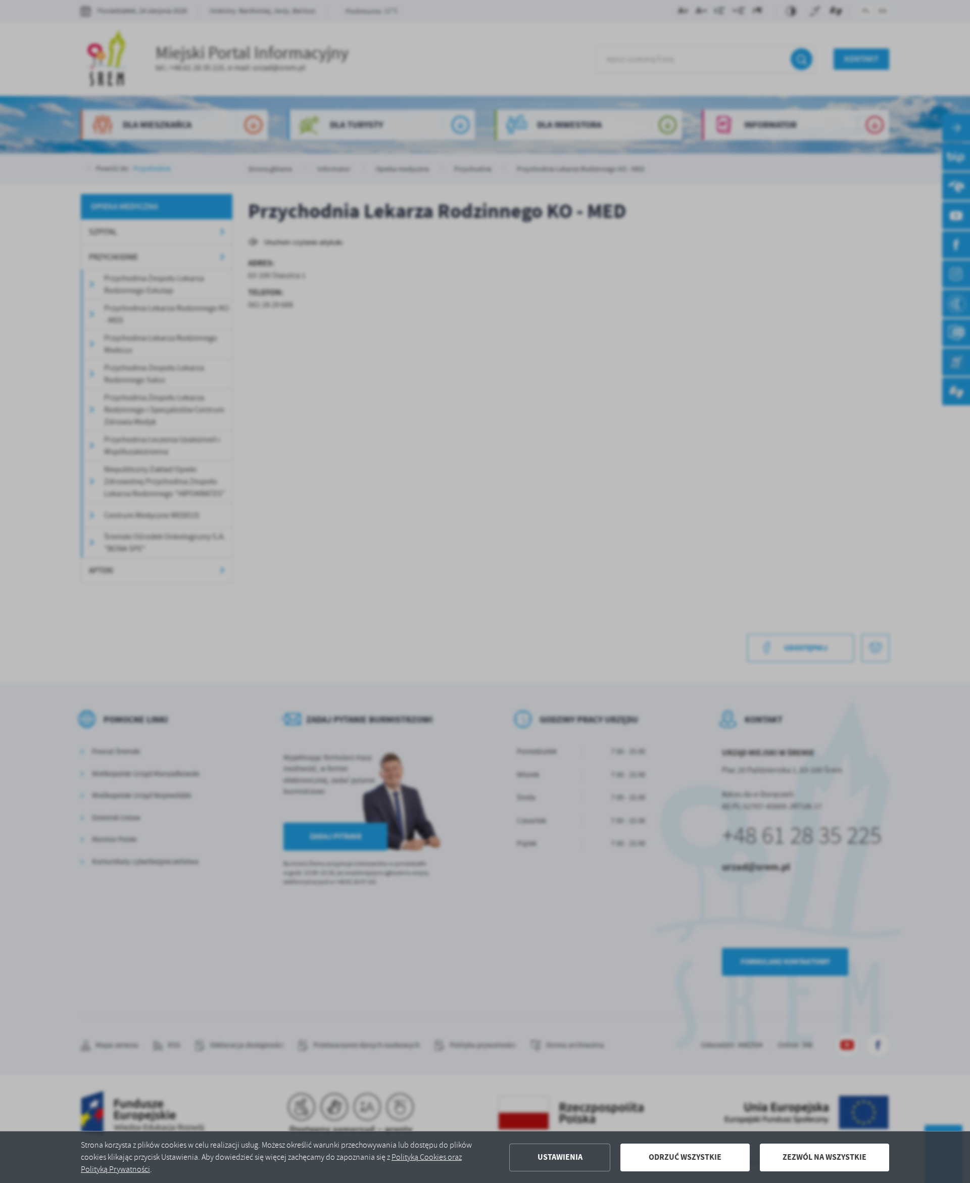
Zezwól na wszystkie (824, 1157)
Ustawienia (560, 1157)
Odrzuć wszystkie (685, 1157)
